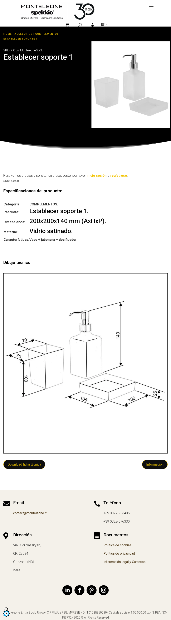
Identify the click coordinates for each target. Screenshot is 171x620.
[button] (6, 617)
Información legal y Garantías (124, 562)
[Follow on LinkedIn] (67, 590)
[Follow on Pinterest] (92, 590)
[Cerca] (80, 25)
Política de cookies (117, 545)
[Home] (57, 11)
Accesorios (23, 33)
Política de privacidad (119, 553)
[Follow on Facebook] (79, 590)
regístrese (118, 176)
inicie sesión (97, 176)
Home (7, 33)
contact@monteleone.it (30, 513)
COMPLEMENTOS (47, 33)
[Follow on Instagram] (104, 590)
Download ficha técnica (24, 464)
